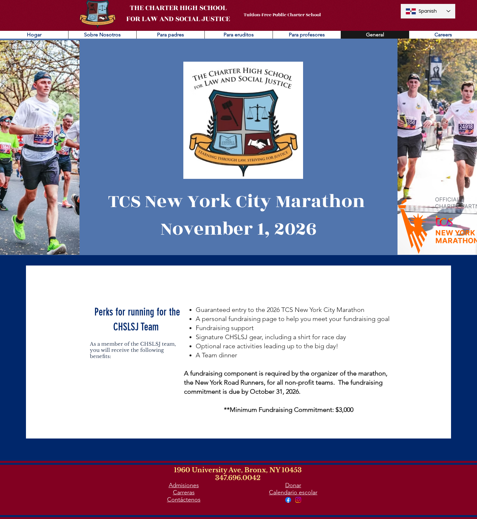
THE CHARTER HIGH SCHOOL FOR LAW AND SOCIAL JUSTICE (178, 13)
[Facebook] (288, 500)
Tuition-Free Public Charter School (282, 14)
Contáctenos (184, 499)
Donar (293, 485)
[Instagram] (298, 500)
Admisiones (184, 485)
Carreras (184, 492)
